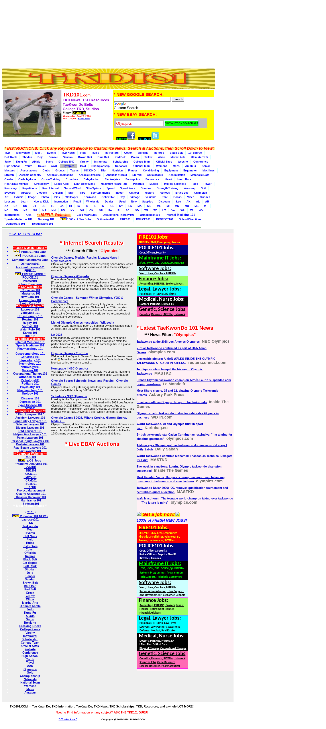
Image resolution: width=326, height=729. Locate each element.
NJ (44, 210)
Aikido (36, 161)
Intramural (100, 161)
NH (35, 210)
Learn (24, 201)
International (12, 214)
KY (121, 206)
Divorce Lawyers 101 (30, 427)
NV (63, 210)
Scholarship (120, 161)
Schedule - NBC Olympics (69, 396)
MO (187, 206)
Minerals (138, 183)
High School (12, 166)
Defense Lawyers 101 (30, 424)
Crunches (72, 179)
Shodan (27, 157)
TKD (7, 152)
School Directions (190, 219)
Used (122, 201)
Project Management (30, 490)
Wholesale (92, 201)
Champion (200, 192)
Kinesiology (41, 183)
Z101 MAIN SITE (87, 214)
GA (62, 206)
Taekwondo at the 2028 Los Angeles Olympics (168, 341)
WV (201, 210)
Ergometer (190, 170)
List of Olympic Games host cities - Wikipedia (82, 322)
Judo (7, 161)
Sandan (68, 157)
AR (207, 201)
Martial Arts (178, 157)
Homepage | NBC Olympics (69, 368)
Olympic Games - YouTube (69, 353)
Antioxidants (155, 175)
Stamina (146, 188)
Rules (95, 152)
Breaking (30, 622)
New (134, 201)
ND (16, 210)
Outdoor (134, 192)
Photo (45, 197)
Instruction (61, 201)
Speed (110, 188)
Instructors (112, 152)
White (161, 157)
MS (196, 206)
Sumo (49, 161)
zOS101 (30, 457)
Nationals (121, 166)
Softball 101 (30, 326)
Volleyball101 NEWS (33, 516)
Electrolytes (112, 179)
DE (43, 206)
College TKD (66, 161)
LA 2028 (56, 334)
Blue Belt (103, 157)
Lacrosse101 (30, 519)
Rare (165, 197)
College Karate (30, 629)
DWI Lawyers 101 (30, 431)
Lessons (9, 201)
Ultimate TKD (199, 157)
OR (101, 210)
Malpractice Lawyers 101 (30, 434)
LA (130, 206)
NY (72, 210)
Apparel (26, 192)
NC (6, 210)
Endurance (152, 179)
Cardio (8, 179)
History (149, 192)
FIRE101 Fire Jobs (33, 251)
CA (16, 206)
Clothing (42, 192)
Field (83, 152)
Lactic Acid (61, 183)
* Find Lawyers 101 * (30, 414)
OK (91, 210)
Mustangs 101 (30, 293)
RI (119, 210)
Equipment (171, 170)
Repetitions (29, 188)
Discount (164, 201)
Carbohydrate (27, 179)
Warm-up (189, 188)
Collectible (108, 197)
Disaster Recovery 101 (30, 497)
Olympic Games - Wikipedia (70, 276)
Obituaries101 (105, 219)
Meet (38, 152)
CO (25, 206)
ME (159, 206)
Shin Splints (93, 188)
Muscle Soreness (175, 183)
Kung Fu (21, 161)
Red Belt (120, 157)
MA (139, 206)
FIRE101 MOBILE (33, 274)
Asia (28, 214)
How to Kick (41, 201)
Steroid (136, 175)
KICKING (90, 170)
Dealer (109, 201)
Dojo (40, 157)
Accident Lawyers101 (30, 267)
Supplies (147, 201)
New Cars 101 (30, 297)
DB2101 (30, 470)
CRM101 (30, 480)
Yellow (148, 157)
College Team (142, 161)
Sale (178, 201)
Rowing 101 (30, 319)
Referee (159, 152)
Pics (57, 197)
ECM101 (30, 483)
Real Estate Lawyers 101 (30, 447)
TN (146, 210)
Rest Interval (50, 188)
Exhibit (18, 197)
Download (90, 197)
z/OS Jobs (33, 460)
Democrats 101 (14, 223)
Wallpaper (71, 197)
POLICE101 (143, 219)
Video (190, 197)
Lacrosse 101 (30, 309)
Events (51, 152)
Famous (165, 192)
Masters (9, 170)
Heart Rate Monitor (16, 183)
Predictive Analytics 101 (30, 464)
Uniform (58, 192)
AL (198, 201)
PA (110, 210)
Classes (205, 197)
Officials (143, 152)
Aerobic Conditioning (60, 175)
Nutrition (117, 170)
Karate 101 (30, 332)
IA (78, 206)
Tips (82, 192)
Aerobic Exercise (90, 175)
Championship (100, 166)
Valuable (150, 197)
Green (135, 157)
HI (70, 206)
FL (52, 206)
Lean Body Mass (84, 183)
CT (34, 206)
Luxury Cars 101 (30, 300)
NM (53, 210)
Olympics (69, 166)
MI (168, 206)
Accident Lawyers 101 (30, 417)
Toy (122, 197)
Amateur (190, 166)
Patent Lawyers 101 (30, 437)
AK (188, 201)
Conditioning (151, 170)
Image (32, 197)
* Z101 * (30, 512)
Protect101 (30, 281)
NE (25, 210)
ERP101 (30, 487)
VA (173, 210)
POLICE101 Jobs (33, 255)
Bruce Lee (182, 192)
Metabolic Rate (199, 175)
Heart (168, 179)
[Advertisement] (108, 33)
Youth (28, 166)
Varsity (84, 161)
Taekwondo (23, 152)
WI (191, 210)
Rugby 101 (30, 322)
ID (87, 206)
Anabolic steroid (116, 175)
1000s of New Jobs (79, 219)
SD (137, 210)
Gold (83, 166)
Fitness (132, 170)
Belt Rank (10, 157)
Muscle (154, 183)
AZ (6, 206)
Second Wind (72, 188)
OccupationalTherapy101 (118, 214)
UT (164, 210)
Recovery (10, 188)
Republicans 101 (42, 223)
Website (183, 161)
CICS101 (30, 474)
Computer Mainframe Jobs (30, 259)
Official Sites (164, 161)
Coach (128, 152)
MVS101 (30, 477)
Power (208, 183)
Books (177, 197)
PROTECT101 (164, 219)
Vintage (135, 197)
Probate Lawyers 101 (30, 444)
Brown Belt (85, 157)
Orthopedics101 (150, 214)
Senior (206, 166)
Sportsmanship (100, 192)
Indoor (120, 192)
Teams (74, 170)
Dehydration (91, 179)
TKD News (68, 152)
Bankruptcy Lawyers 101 (30, 421)
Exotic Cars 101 (30, 303)
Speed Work (127, 188)
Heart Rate (184, 179)
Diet (103, 170)
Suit (203, 188)
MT (206, 206)
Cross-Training (50, 179)
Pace (195, 183)
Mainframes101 (30, 500)
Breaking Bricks (30, 626)
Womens (161, 166)
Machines (208, 170)
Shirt (71, 192)
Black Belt (176, 152)
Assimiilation (177, 175)
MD (149, 206)
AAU (54, 166)
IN (103, 206)
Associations (28, 170)
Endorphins (133, 179)
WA (183, 210)
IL (95, 206)
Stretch (9, 175)
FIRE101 (125, 219)
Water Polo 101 (30, 329)
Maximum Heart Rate (114, 183)
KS (112, 206)
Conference (200, 161)
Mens (176, 166)
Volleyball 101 (30, 312)
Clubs (46, 170)
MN (177, 206)
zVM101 (30, 467)
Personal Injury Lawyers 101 (30, 441)
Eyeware (10, 192)
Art (6, 197)
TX (155, 210)
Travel (41, 166)
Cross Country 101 (30, 316)
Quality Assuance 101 (30, 493)
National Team (142, 166)
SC (128, 210)
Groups (60, 170)
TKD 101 (30, 336)
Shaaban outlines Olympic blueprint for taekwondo (172, 402)
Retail (77, 201)
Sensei (53, 157)
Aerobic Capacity (30, 175)
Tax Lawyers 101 (30, 451)
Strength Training (167, 188)
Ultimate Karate (30, 606)
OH (82, 210)
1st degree (195, 152)
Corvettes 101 (30, 290)
